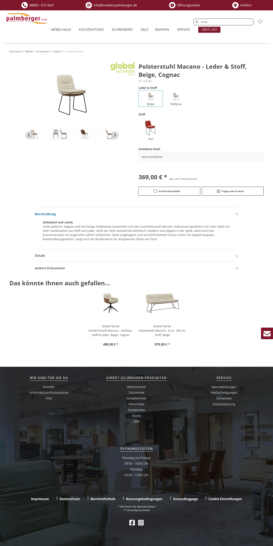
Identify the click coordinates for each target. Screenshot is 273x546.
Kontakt (48, 387)
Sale (136, 421)
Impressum (40, 499)
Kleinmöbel (136, 404)
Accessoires (136, 410)
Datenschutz (70, 499)
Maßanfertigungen (224, 392)
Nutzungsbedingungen (144, 499)
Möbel (29, 51)
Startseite (15, 51)
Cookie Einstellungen (225, 499)
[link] (61, 29)
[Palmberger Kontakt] (267, 333)
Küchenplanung (224, 404)
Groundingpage (185, 499)
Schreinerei (224, 398)
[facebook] (132, 522)
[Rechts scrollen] (115, 135)
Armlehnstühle (74, 51)
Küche (136, 415)
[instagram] (141, 522)
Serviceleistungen (224, 387)
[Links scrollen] (29, 135)
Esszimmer (43, 51)
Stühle (57, 51)
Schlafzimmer (136, 398)
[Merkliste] (260, 22)
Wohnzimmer (136, 387)
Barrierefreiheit (103, 499)
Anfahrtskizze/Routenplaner (49, 392)
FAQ (49, 398)
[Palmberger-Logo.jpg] (27, 18)
